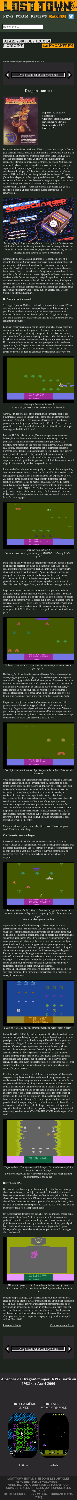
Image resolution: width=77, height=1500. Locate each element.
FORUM (22, 16)
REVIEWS (39, 16)
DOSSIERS (57, 16)
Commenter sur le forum (62, 1325)
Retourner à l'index (12, 1325)
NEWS (8, 16)
